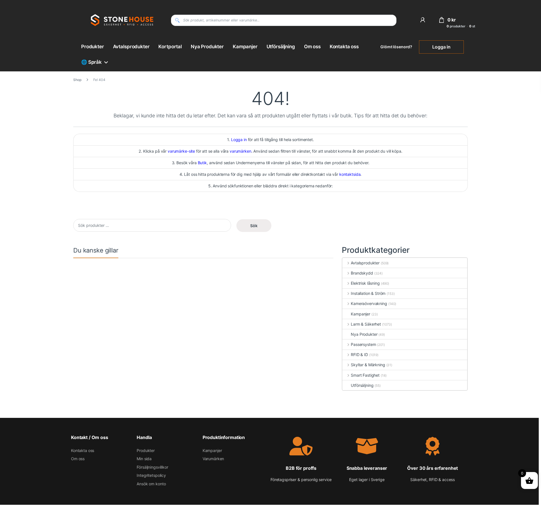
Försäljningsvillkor (152, 467)
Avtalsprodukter (131, 46)
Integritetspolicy (151, 475)
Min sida (144, 458)
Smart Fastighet (365, 375)
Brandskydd (362, 273)
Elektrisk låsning (365, 283)
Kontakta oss (344, 46)
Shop (77, 80)
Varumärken (213, 458)
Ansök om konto (151, 483)
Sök (254, 225)
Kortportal (170, 46)
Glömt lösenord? (396, 46)
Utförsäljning (281, 46)
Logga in (441, 47)
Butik (202, 162)
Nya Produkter (207, 46)
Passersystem (363, 344)
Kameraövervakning (369, 303)
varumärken (240, 151)
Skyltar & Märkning (368, 364)
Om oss (312, 46)
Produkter (92, 46)
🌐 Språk (91, 62)
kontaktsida (349, 174)
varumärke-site (181, 151)
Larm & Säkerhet (366, 324)
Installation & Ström (368, 293)
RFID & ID (359, 354)
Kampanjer (245, 46)
